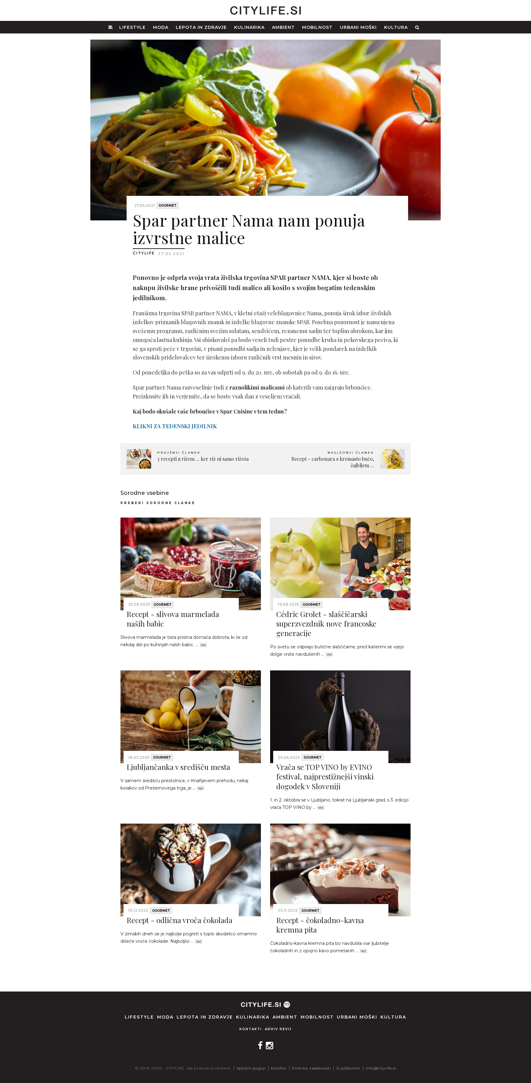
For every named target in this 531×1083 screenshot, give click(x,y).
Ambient (283, 27)
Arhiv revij (278, 1029)
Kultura (396, 27)
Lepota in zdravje (201, 27)
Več (203, 645)
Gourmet (167, 206)
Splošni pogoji (251, 1068)
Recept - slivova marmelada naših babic (173, 618)
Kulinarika (249, 27)
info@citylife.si (381, 1068)
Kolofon (279, 1068)
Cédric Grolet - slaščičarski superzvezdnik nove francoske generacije (326, 623)
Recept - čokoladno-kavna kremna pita (320, 924)
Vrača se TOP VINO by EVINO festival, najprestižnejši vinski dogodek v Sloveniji (325, 776)
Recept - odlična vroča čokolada (179, 920)
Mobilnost (317, 27)
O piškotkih (348, 1068)
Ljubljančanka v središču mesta (178, 767)
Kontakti (250, 1029)
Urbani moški (358, 27)
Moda (160, 27)
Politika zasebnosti (311, 1068)
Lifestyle (132, 27)
